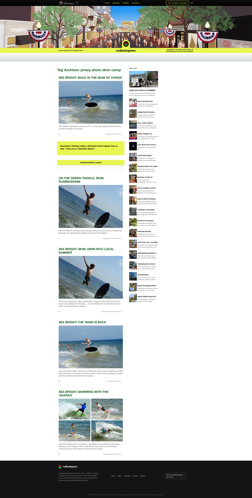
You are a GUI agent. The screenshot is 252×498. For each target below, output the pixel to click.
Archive (142, 476)
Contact (135, 476)
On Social (135, 3)
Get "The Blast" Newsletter (177, 3)
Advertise (115, 3)
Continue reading (78, 306)
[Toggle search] (191, 2)
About (107, 3)
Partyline (125, 3)
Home (113, 476)
